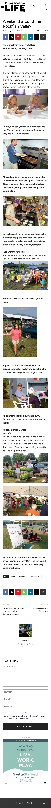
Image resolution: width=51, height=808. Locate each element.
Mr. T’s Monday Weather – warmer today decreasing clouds (13, 611)
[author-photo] (25, 631)
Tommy (8, 31)
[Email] (36, 37)
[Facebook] (30, 6)
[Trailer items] (25, 275)
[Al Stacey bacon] (25, 154)
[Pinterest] (18, 37)
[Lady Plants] (25, 468)
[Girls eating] (25, 104)
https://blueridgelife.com (25, 644)
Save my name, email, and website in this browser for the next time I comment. (26, 717)
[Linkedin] (30, 37)
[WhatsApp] (24, 37)
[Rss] (38, 6)
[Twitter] (34, 6)
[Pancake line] (25, 211)
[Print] (43, 37)
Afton (13, 577)
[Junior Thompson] (25, 393)
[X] (11, 37)
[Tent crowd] (25, 501)
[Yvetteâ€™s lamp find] (25, 332)
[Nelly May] (25, 534)
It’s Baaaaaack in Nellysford (40, 609)
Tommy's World (34, 577)
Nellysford (22, 577)
